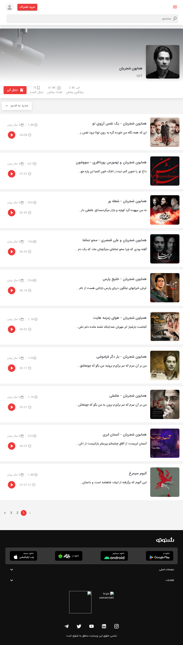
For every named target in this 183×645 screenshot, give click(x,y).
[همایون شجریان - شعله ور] (91, 210)
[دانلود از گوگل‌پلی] (159, 556)
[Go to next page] (5, 513)
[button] (175, 7)
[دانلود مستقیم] (114, 556)
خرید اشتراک (27, 7)
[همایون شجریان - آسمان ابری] (91, 443)
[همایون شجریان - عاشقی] (91, 404)
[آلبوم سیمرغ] (91, 482)
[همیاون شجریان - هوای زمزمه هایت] (91, 326)
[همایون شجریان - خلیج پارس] (91, 288)
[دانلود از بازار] (68, 556)
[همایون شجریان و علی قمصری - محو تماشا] (91, 249)
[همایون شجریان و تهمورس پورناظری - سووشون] (91, 171)
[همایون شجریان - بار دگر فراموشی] (91, 365)
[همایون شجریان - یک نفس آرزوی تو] (91, 132)
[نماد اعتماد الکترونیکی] (80, 603)
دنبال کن (12, 90)
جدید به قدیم (19, 105)
